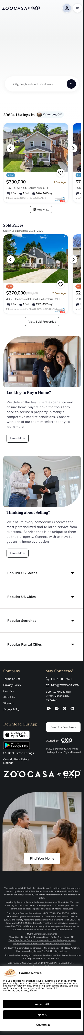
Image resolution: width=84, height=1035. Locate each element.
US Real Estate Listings (18, 753)
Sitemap (8, 703)
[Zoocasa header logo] (21, 8)
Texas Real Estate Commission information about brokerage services (42, 940)
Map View (43, 209)
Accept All (42, 1004)
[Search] (71, 84)
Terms (11, 990)
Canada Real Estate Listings (16, 761)
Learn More (17, 438)
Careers (8, 691)
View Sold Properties (42, 321)
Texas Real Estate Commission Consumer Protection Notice (42, 943)
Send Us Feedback (63, 727)
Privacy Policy (12, 685)
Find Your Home (42, 858)
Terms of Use (12, 678)
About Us (9, 697)
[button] (42, 573)
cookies (17, 980)
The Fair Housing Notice (53, 951)
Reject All (42, 1015)
